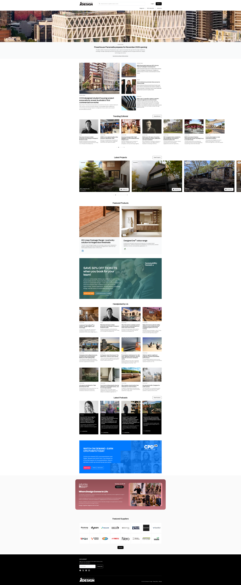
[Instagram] (89, 570)
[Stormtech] (82, 250)
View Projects (157, 157)
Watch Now (87, 467)
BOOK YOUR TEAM (88, 293)
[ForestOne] (125, 249)
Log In (152, 3)
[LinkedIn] (86, 570)
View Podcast (157, 397)
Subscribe (151, 8)
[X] (83, 570)
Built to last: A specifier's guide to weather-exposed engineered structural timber (148, 99)
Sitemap (160, 581)
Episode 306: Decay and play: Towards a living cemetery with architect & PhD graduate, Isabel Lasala (151, 419)
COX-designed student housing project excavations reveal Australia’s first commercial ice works (96, 100)
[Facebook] (80, 570)
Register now (119, 486)
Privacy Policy (155, 581)
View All (120, 547)
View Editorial (157, 116)
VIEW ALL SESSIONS (98, 467)
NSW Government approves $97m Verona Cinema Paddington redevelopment (148, 66)
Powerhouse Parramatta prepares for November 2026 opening (120, 47)
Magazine (142, 8)
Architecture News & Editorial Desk (121, 56)
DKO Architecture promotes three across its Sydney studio (148, 82)
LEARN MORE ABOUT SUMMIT (103, 293)
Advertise (159, 8)
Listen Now (84, 431)
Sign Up (158, 3)
